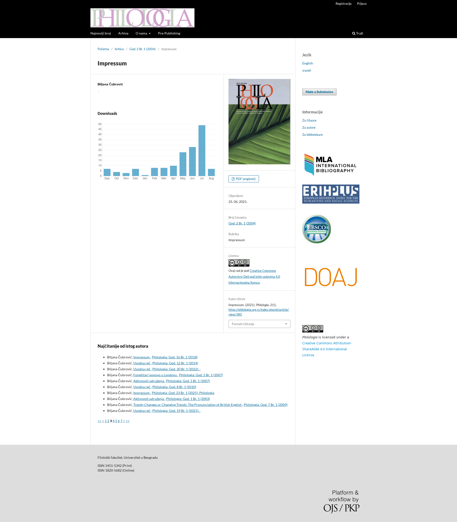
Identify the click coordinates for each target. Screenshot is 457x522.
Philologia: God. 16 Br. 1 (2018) (175, 357)
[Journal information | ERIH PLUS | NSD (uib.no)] (330, 202)
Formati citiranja (243, 324)
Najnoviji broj (100, 33)
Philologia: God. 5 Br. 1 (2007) (201, 375)
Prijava (362, 3)
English (307, 63)
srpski (306, 70)
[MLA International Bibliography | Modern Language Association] (330, 175)
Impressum (141, 357)
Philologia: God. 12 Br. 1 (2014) (175, 363)
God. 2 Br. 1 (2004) (142, 49)
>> (127, 421)
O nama (142, 33)
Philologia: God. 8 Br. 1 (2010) (174, 387)
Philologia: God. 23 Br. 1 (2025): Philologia (183, 393)
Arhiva (123, 33)
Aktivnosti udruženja (149, 381)
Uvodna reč (142, 363)
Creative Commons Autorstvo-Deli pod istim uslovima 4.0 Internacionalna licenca (254, 276)
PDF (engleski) (245, 179)
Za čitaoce (309, 120)
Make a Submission (319, 92)
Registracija (344, 3)
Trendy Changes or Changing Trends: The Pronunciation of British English (187, 405)
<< (99, 421)
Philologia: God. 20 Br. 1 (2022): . (176, 369)
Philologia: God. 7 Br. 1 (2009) (266, 405)
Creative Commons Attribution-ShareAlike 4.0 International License (327, 349)
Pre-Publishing (169, 33)
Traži (359, 33)
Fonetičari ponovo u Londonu (155, 375)
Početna (103, 49)
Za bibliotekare (312, 135)
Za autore (309, 127)
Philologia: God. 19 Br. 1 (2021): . (176, 411)
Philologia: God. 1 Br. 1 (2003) (188, 399)
